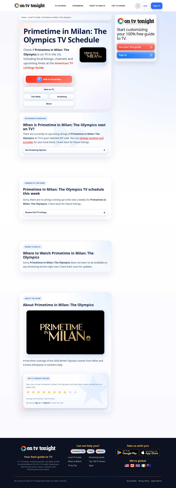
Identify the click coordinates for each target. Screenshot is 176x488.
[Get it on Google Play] (127, 452)
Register (46, 403)
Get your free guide (130, 47)
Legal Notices (156, 481)
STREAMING (77, 5)
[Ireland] (143, 465)
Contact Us (78, 451)
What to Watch (74, 461)
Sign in (156, 5)
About (100, 451)
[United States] (127, 465)
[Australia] (149, 465)
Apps (91, 465)
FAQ (90, 451)
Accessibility (131, 481)
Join (145, 5)
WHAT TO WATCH (97, 5)
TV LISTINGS (60, 5)
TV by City (72, 465)
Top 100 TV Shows (97, 461)
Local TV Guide (34, 17)
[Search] (137, 5)
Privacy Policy (143, 481)
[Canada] (132, 465)
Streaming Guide (96, 457)
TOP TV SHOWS (118, 5)
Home (23, 17)
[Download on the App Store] (150, 452)
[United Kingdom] (138, 465)
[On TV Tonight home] (136, 21)
